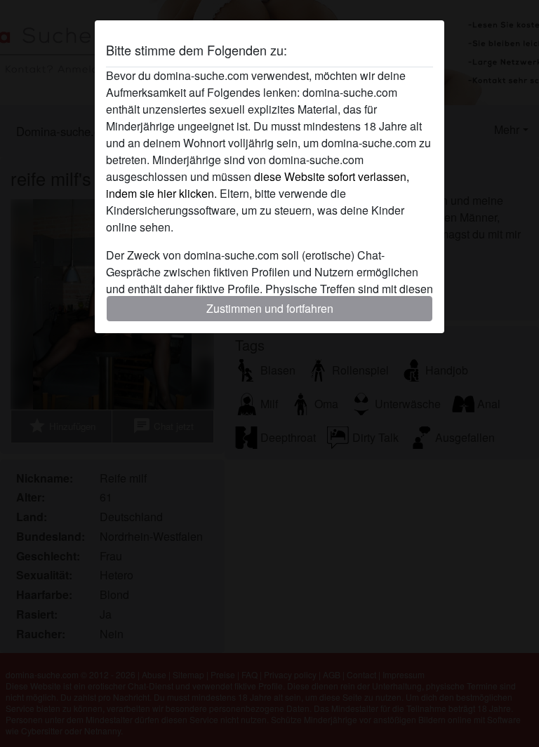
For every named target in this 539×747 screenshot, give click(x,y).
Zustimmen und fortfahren (269, 308)
